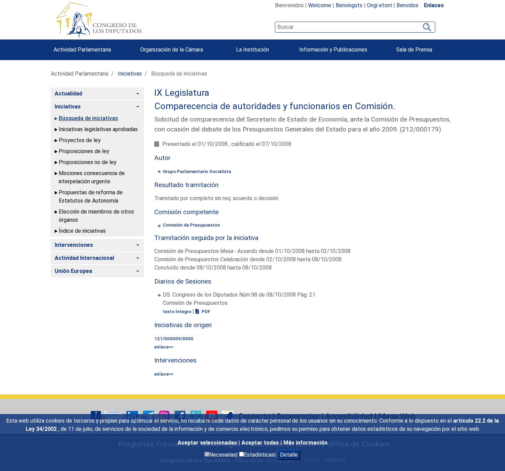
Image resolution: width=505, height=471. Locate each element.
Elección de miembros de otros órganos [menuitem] (96, 215)
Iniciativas (130, 73)
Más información (305, 442)
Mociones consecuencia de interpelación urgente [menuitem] (92, 177)
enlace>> (163, 346)
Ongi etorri (379, 5)
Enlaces (434, 5)
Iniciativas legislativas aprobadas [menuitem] (98, 129)
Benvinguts (349, 5)
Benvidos (407, 5)
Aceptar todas (261, 442)
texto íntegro (177, 311)
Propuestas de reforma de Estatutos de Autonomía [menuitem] (91, 196)
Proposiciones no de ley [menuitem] (87, 162)
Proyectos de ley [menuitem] (80, 140)
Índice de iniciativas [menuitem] (82, 231)
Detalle (289, 454)
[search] (355, 27)
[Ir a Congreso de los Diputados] (99, 20)
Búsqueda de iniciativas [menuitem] (88, 118)
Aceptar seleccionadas (208, 442)
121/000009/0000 (173, 338)
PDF (205, 311)
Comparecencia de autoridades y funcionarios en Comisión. (274, 106)
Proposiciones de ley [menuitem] (84, 151)
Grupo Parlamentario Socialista (197, 171)
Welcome (319, 5)
